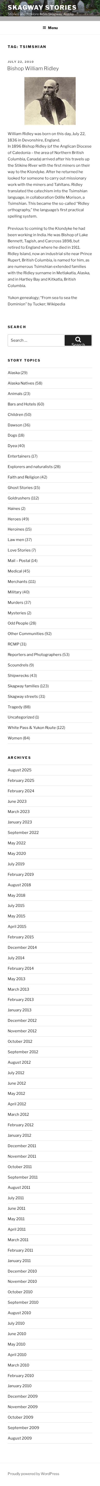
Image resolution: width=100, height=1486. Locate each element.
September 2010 (23, 1302)
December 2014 (22, 947)
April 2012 (17, 1104)
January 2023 (20, 822)
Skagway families (23, 686)
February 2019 (21, 874)
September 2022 (23, 832)
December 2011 (22, 1146)
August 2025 (20, 770)
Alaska (14, 372)
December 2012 (22, 1020)
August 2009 (20, 1438)
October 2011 (20, 1167)
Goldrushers (19, 498)
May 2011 (16, 1219)
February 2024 (21, 791)
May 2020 (17, 853)
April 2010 (17, 1354)
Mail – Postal (19, 560)
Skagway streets (23, 696)
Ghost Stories (20, 487)
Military (15, 592)
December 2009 (23, 1396)
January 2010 (20, 1386)
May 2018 (16, 895)
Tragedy (15, 707)
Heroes (14, 519)
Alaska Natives (21, 383)
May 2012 (16, 1093)
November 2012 (22, 1031)
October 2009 (20, 1417)
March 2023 (19, 811)
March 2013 (18, 989)
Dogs (12, 435)
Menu (53, 28)
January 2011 (19, 1261)
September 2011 (23, 1177)
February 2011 (20, 1250)
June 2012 (17, 1083)
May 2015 (16, 916)
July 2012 (16, 1073)
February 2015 (21, 937)
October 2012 (20, 1041)
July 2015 (16, 905)
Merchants (17, 581)
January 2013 (20, 1010)
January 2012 (19, 1135)
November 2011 (22, 1156)
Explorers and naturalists (30, 466)
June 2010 (17, 1334)
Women (15, 738)
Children (15, 414)
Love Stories (19, 550)
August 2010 (19, 1313)
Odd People (18, 623)
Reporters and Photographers (35, 654)
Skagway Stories (42, 7)
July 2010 (16, 1323)
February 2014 (21, 968)
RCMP (13, 644)
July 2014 (16, 958)
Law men (16, 539)
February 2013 (21, 999)
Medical (15, 571)
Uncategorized (21, 717)
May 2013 (16, 979)
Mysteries (17, 613)
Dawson (15, 425)
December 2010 (22, 1271)
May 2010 (16, 1344)
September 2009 (23, 1427)
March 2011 (18, 1240)
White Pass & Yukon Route (32, 727)
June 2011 (16, 1208)
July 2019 (16, 864)
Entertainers (19, 456)
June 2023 (17, 801)
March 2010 (18, 1365)
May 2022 (17, 843)
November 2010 (22, 1281)
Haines (14, 508)
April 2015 (17, 926)
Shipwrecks (18, 675)
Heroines (16, 529)
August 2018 (19, 885)
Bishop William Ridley (33, 68)
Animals (15, 393)
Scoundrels (18, 665)
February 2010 (21, 1375)
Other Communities (26, 633)
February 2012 (21, 1125)
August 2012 (19, 1062)
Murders (15, 602)
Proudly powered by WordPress (33, 1473)
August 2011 (19, 1187)
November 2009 (23, 1407)
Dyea (12, 446)
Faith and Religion (23, 477)
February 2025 (21, 780)
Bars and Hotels (22, 404)
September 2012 (23, 1052)
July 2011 (16, 1198)
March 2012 (18, 1114)
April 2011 (17, 1229)
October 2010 (20, 1292)
